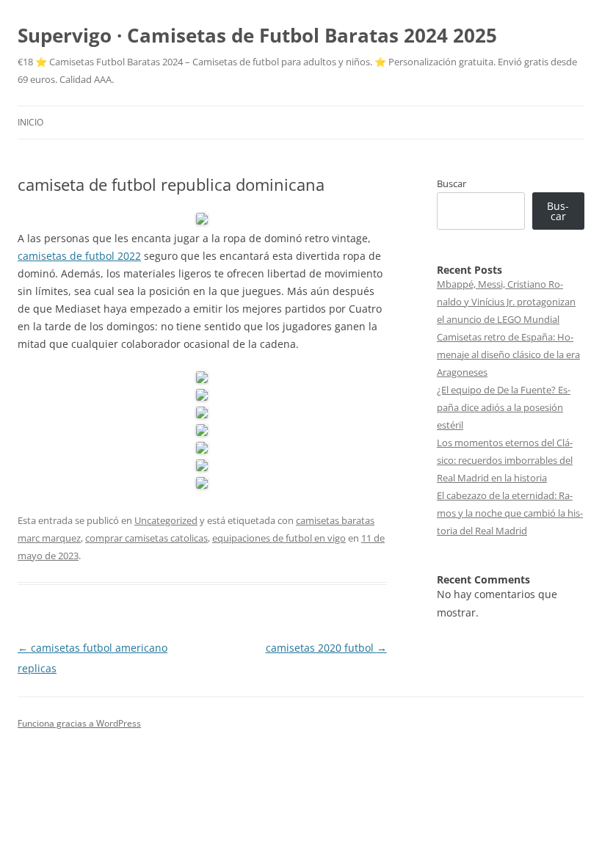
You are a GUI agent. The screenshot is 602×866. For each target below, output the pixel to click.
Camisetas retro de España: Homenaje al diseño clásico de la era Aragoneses (508, 354)
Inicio (30, 122)
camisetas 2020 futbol (326, 648)
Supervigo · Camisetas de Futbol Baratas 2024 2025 (257, 35)
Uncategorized (165, 520)
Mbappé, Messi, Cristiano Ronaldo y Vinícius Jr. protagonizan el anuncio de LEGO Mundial (506, 301)
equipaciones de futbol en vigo (279, 538)
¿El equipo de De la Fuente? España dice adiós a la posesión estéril (503, 407)
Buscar (451, 183)
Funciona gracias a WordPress (79, 723)
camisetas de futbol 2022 (79, 256)
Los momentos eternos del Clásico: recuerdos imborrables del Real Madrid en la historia (505, 460)
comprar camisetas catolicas (146, 538)
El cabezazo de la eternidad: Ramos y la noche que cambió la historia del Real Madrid (510, 513)
